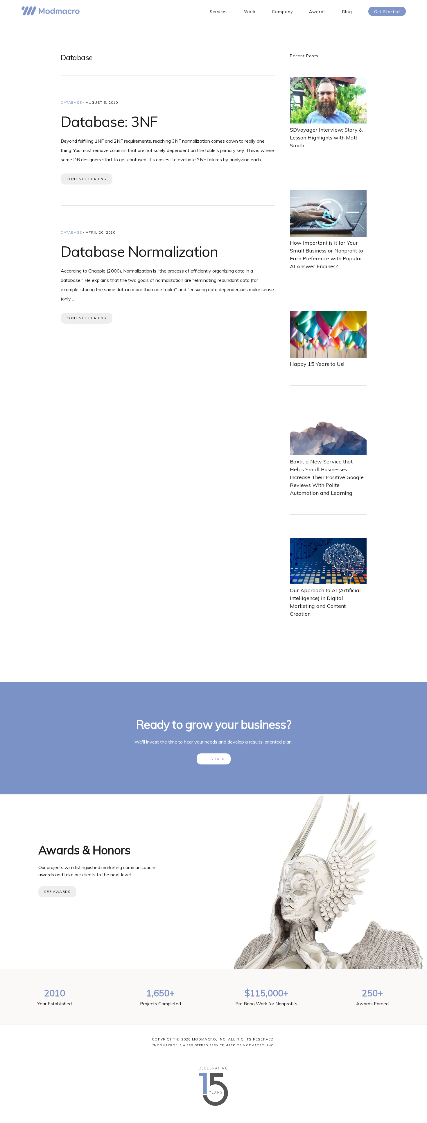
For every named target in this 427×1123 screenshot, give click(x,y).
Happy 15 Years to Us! (317, 364)
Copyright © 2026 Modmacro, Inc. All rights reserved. (213, 1039)
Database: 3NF (109, 121)
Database (71, 102)
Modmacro (50, 11)
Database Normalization (139, 251)
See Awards (57, 891)
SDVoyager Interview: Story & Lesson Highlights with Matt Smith (326, 137)
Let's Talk (213, 759)
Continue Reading (87, 179)
